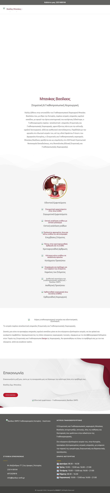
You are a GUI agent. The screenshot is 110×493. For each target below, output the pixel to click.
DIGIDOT (58, 490)
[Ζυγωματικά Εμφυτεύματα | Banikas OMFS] (55, 209)
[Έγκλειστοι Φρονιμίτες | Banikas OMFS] (55, 232)
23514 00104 (12, 470)
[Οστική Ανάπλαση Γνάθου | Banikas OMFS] (55, 221)
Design (44, 338)
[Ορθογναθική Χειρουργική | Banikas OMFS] (55, 292)
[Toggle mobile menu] (106, 8)
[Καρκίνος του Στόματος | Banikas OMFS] (55, 267)
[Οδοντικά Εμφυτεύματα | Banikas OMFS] (55, 174)
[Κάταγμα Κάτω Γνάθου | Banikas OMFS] (55, 255)
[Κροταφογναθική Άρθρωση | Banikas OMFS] (55, 244)
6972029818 (12, 474)
